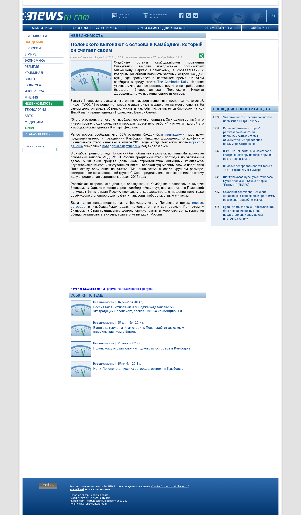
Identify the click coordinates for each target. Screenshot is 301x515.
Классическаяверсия (158, 15)
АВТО (29, 116)
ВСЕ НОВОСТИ (36, 36)
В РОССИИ (33, 48)
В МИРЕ (30, 54)
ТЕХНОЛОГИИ (35, 110)
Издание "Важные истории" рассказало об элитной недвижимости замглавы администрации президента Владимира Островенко (242, 136)
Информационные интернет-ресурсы (128, 288)
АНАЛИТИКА (42, 28)
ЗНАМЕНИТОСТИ (218, 28)
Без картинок (102, 498)
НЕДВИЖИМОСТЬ (39, 103)
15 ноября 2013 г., (129, 363)
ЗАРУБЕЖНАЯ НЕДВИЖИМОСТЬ (161, 28)
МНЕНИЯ (31, 97)
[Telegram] (195, 15)
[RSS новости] (188, 15)
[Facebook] (181, 15)
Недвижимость (87, 35)
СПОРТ (30, 79)
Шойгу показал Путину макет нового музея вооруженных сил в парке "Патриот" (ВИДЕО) (248, 180)
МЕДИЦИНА (34, 122)
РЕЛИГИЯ (32, 67)
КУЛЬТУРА (33, 85)
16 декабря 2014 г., (130, 302)
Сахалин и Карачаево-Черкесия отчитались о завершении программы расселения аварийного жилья (249, 195)
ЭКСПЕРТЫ (260, 28)
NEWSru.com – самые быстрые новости (93, 500)
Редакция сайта (99, 495)
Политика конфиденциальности (88, 503)
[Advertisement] (244, 73)
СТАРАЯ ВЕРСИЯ (38, 134)
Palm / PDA (85, 498)
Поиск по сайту (33, 146)
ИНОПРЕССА (34, 91)
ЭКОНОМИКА (35, 60)
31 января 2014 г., (129, 343)
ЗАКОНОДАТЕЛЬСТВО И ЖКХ (94, 28)
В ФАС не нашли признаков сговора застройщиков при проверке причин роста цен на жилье (248, 154)
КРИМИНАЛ (34, 73)
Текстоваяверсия (125, 15)
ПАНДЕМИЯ (34, 42)
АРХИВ (30, 128)
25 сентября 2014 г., (131, 322)
